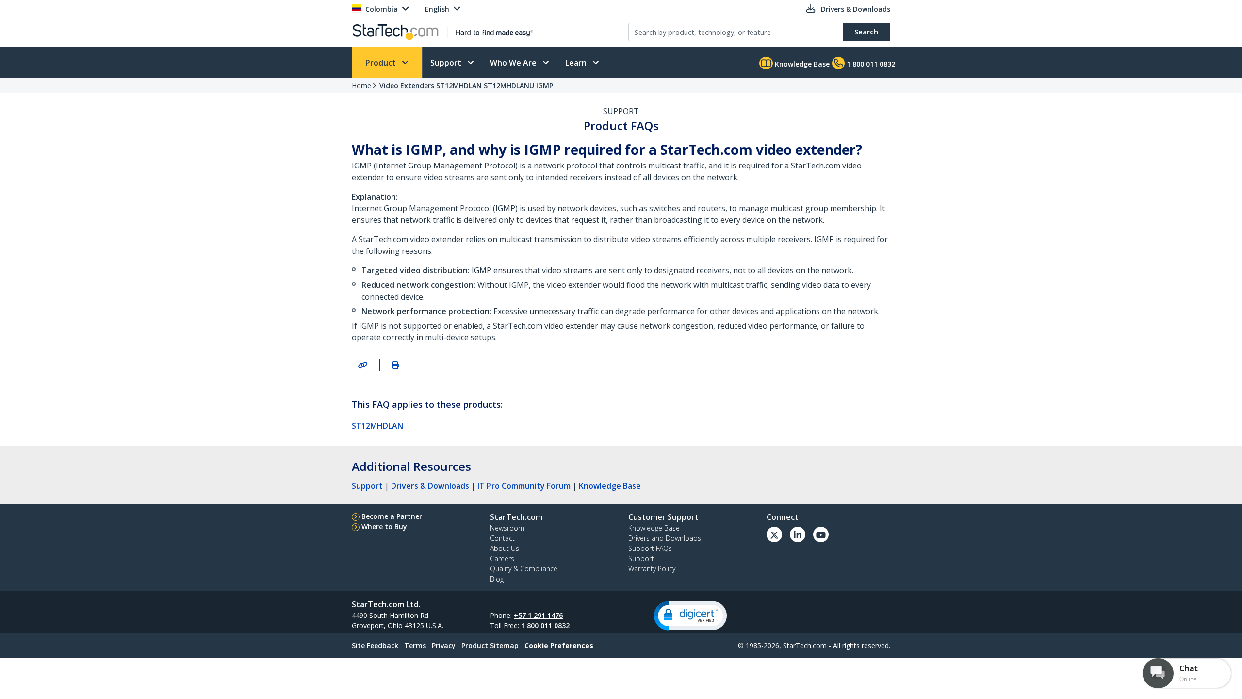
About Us (504, 548)
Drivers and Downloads (664, 538)
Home (361, 85)
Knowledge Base (801, 63)
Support (446, 62)
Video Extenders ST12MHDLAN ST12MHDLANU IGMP (466, 85)
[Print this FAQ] (395, 365)
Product (381, 62)
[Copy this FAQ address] (362, 365)
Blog (497, 578)
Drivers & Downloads (430, 486)
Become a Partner (391, 516)
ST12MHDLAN (377, 425)
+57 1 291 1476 (538, 615)
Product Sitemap (490, 645)
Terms (415, 645)
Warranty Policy (651, 568)
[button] (690, 616)
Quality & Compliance (523, 568)
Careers (502, 558)
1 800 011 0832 (545, 625)
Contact (502, 538)
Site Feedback (375, 645)
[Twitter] (774, 534)
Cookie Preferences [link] (558, 645)
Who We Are (514, 62)
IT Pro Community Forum (524, 486)
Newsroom (507, 528)
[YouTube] (821, 534)
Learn (576, 62)
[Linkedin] (797, 534)
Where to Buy (384, 526)
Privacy (444, 645)
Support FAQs (650, 548)
